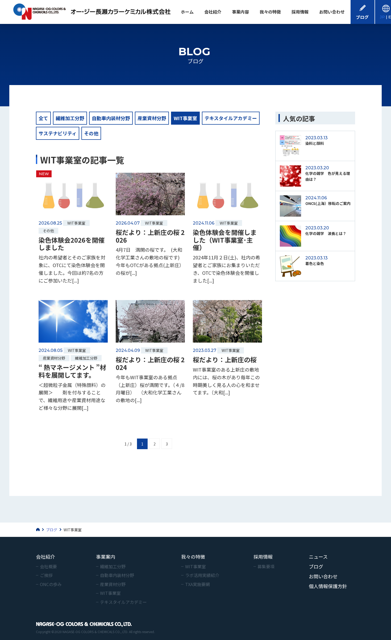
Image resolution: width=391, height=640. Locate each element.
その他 (91, 133)
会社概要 (48, 566)
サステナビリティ (58, 133)
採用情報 (300, 12)
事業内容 (240, 12)
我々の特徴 (270, 12)
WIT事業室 (185, 118)
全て (43, 118)
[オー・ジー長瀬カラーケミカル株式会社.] (41, 529)
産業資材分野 (152, 118)
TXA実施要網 (197, 584)
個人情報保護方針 (328, 586)
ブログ (316, 566)
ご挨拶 (46, 575)
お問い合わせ (332, 12)
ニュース (318, 556)
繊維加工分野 (70, 118)
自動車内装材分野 (111, 118)
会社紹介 (212, 12)
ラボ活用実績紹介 (202, 575)
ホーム (187, 12)
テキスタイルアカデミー (231, 118)
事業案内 (105, 556)
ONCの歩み (51, 584)
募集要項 (265, 566)
